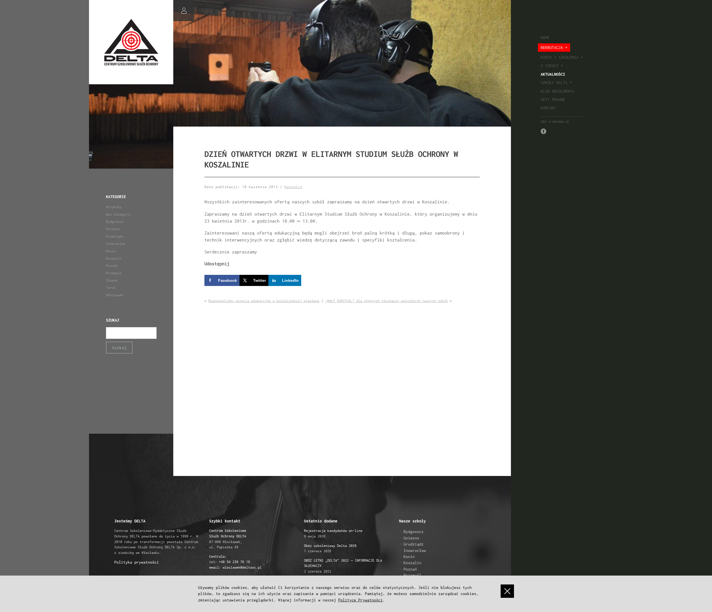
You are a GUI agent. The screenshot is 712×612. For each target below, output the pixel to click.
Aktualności (553, 74)
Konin (111, 251)
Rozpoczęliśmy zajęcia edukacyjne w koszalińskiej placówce (263, 301)
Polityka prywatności (136, 562)
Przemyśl (114, 273)
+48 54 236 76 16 (234, 562)
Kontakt (548, 107)
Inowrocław (115, 243)
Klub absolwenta (557, 91)
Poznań (112, 265)
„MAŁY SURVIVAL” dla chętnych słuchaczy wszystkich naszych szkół (386, 301)
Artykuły (114, 207)
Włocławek (114, 295)
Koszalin (114, 258)
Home (545, 37)
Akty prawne (553, 99)
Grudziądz (114, 236)
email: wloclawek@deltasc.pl (235, 567)
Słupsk (112, 280)
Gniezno (113, 229)
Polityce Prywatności (360, 600)
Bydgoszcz (114, 221)
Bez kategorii (118, 214)
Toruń (111, 287)
